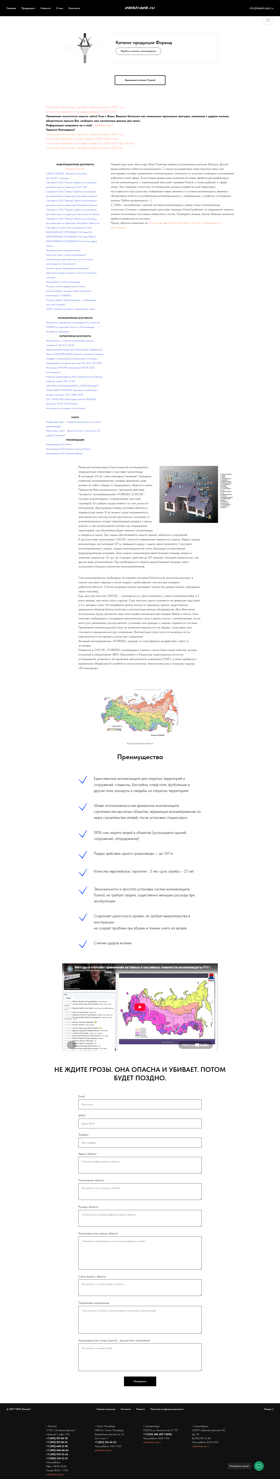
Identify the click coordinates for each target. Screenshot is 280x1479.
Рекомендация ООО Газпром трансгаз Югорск (68, 449)
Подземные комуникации (93, 1302)
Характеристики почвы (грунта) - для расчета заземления (114, 1340)
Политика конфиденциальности (167, 1409)
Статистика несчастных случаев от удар (71, 107)
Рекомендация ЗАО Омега (58, 444)
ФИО (82, 1115)
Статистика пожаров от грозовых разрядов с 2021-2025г (81, 111)
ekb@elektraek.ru (152, 1442)
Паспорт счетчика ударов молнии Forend (65, 286)
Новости (46, 8)
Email (81, 1096)
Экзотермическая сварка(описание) (63, 250)
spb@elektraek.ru (103, 1450)
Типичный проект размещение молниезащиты (67, 268)
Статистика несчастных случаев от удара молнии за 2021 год (84, 147)
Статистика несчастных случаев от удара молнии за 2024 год (84, 134)
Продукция (27, 8)
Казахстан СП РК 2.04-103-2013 (62, 403)
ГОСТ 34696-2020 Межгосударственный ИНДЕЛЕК (71, 399)
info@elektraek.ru (262, 8)
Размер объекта (88, 1206)
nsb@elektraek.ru (201, 1446)
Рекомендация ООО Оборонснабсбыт (64, 453)
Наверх (268, 1409)
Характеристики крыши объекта (98, 1233)
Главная (11, 8)
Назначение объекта (91, 1180)
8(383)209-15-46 (201, 1438)
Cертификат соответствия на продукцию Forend (69, 227)
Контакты (74, 8)
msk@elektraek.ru (55, 1474)
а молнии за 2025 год (109, 107)
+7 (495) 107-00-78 (57, 1438)
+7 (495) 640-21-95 (57, 1446)
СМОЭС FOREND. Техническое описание (66, 173)
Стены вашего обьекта (92, 1276)
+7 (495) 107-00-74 (56, 1442)
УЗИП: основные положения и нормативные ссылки (70, 309)
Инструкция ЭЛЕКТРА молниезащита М (65, 367)
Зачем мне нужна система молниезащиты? (66, 255)
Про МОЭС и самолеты (57, 178)
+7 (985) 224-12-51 (57, 1458)
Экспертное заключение (57, 331)
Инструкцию (156, 223)
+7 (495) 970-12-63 (57, 1454)
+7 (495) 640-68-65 (57, 1450)
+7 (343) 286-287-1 (154, 1434)
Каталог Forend (75, 168)
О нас (59, 8)
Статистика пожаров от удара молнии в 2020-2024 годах (82, 138)
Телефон (83, 1134)
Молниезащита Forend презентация (63, 282)
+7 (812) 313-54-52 (105, 1442)
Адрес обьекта (87, 1153)
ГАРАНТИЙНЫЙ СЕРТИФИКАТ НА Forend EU (69, 232)
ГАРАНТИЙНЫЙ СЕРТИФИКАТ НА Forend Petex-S (71, 236)
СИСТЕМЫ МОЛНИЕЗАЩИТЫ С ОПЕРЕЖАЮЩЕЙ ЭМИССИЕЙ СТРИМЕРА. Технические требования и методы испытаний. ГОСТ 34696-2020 (72, 390)
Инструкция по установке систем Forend (65, 408)
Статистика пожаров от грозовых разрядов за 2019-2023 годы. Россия (90, 143)
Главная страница (106, 1409)
